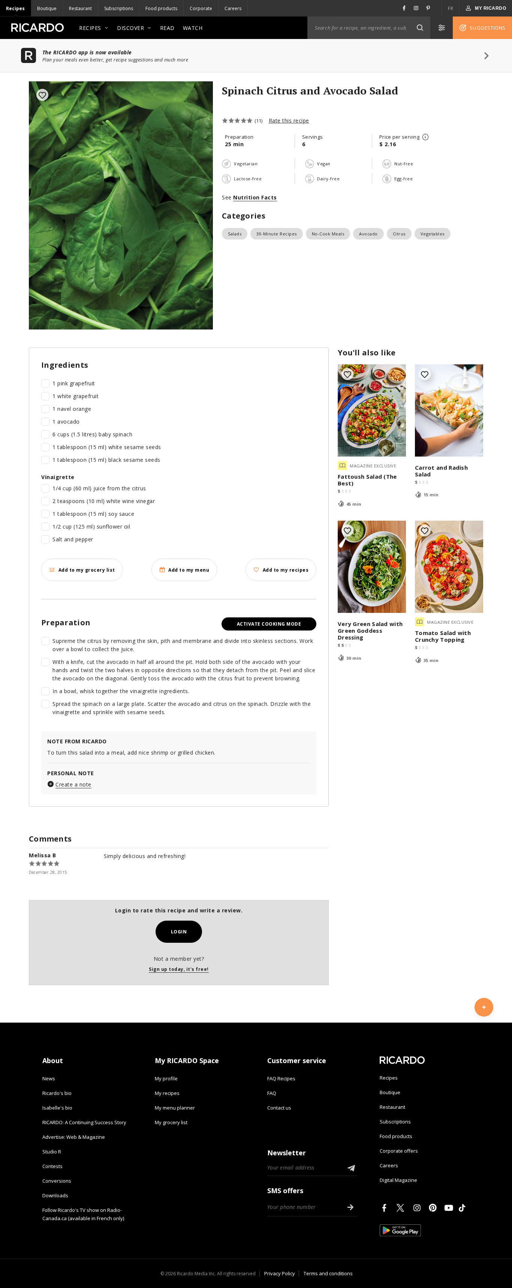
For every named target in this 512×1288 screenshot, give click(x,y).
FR (450, 8)
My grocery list (171, 1122)
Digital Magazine (398, 1180)
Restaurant (80, 8)
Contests (52, 1166)
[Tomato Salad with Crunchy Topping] (449, 567)
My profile (166, 1078)
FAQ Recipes (281, 1078)
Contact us (279, 1107)
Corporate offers (399, 1150)
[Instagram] (418, 1207)
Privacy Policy (279, 1273)
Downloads (55, 1195)
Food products (161, 8)
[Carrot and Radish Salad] (449, 410)
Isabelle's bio (57, 1107)
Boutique (47, 8)
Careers (233, 8)
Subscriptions (118, 8)
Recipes (15, 8)
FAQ (271, 1093)
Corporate (201, 8)
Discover (130, 27)
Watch (193, 27)
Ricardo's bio (57, 1093)
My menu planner (175, 1107)
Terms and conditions (328, 1273)
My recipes (167, 1093)
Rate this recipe (289, 120)
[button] (419, 27)
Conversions (56, 1180)
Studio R (51, 1151)
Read (167, 27)
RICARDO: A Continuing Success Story (84, 1122)
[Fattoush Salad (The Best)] (372, 410)
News (48, 1078)
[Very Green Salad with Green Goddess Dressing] (372, 567)
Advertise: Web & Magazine (73, 1137)
